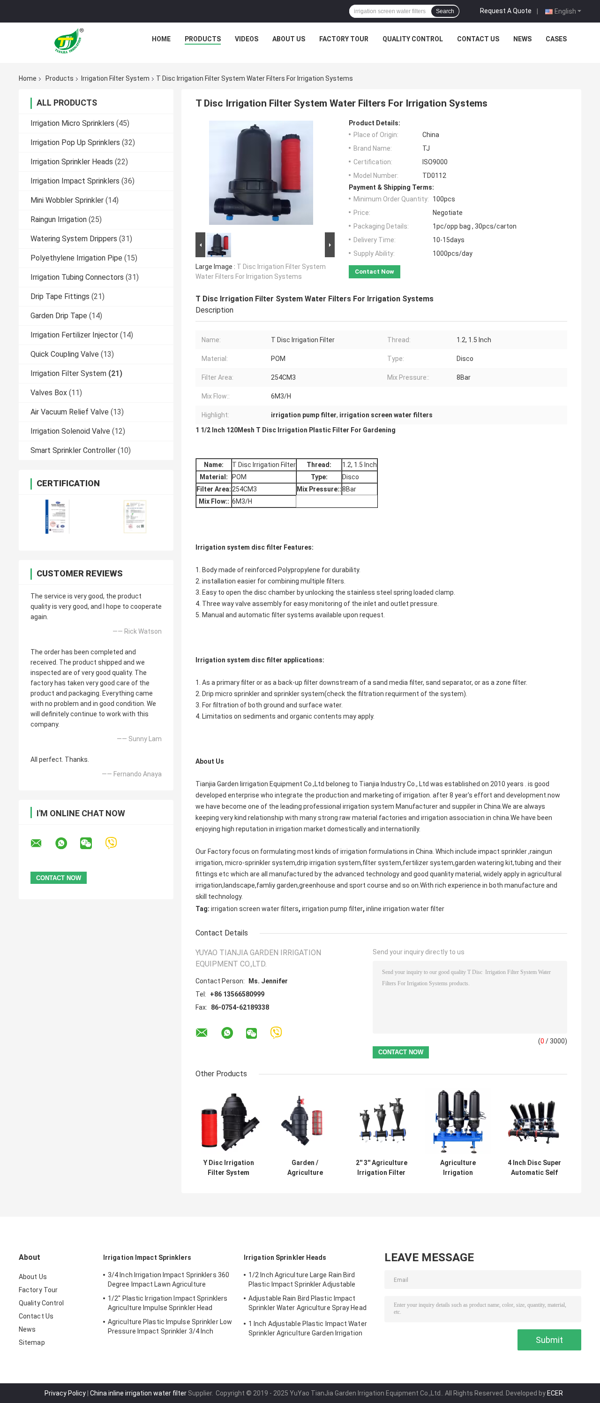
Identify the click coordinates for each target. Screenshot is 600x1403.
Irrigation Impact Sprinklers (75, 180)
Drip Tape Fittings (60, 296)
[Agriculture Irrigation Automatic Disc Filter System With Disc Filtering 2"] (458, 1121)
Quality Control (412, 39)
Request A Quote (506, 11)
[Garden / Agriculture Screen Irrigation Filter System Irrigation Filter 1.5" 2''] (305, 1121)
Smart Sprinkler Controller (73, 450)
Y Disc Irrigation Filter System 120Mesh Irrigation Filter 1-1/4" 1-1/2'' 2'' (229, 1168)
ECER (555, 1393)
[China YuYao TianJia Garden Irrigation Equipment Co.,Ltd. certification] (57, 516)
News (522, 39)
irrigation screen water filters (255, 908)
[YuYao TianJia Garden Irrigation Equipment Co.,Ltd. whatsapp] (67, 843)
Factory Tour (343, 39)
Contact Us (478, 39)
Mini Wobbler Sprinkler (67, 200)
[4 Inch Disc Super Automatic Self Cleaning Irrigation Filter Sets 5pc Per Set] (534, 1121)
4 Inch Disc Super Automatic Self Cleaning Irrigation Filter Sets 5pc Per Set (534, 1168)
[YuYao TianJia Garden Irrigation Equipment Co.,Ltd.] (70, 41)
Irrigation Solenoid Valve (70, 431)
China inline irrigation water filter (138, 1393)
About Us (288, 39)
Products (203, 39)
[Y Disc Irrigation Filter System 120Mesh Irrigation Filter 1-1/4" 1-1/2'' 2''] (228, 1121)
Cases (556, 39)
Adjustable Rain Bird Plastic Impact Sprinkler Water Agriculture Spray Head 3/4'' (307, 1304)
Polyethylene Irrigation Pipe (76, 257)
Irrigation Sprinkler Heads (71, 161)
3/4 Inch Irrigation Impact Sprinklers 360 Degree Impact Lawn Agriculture (168, 1279)
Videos (246, 39)
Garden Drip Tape (58, 315)
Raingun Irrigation (58, 219)
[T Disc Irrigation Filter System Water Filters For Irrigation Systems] (261, 175)
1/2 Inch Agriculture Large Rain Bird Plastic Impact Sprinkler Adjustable (302, 1279)
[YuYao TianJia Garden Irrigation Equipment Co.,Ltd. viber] (117, 843)
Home (161, 39)
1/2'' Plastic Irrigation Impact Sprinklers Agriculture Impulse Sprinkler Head (167, 1303)
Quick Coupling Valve (64, 354)
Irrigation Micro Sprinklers (72, 123)
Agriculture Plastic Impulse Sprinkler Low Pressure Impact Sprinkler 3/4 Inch (170, 1326)
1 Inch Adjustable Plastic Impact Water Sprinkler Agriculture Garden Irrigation (307, 1328)
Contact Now (374, 271)
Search (445, 11)
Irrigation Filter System (115, 78)
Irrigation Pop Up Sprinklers (75, 142)
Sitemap (32, 1342)
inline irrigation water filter (405, 908)
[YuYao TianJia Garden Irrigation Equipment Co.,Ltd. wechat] (92, 843)
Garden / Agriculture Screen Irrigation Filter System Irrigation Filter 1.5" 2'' (305, 1168)
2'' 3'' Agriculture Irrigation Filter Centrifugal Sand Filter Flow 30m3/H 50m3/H (381, 1168)
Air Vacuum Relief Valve (69, 411)
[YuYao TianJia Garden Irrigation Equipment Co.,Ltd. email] (42, 843)
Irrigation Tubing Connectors (77, 277)
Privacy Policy (65, 1393)
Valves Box (48, 392)
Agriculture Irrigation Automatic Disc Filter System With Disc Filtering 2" (458, 1168)
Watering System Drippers (73, 238)
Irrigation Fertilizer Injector (74, 334)
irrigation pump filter (332, 908)
